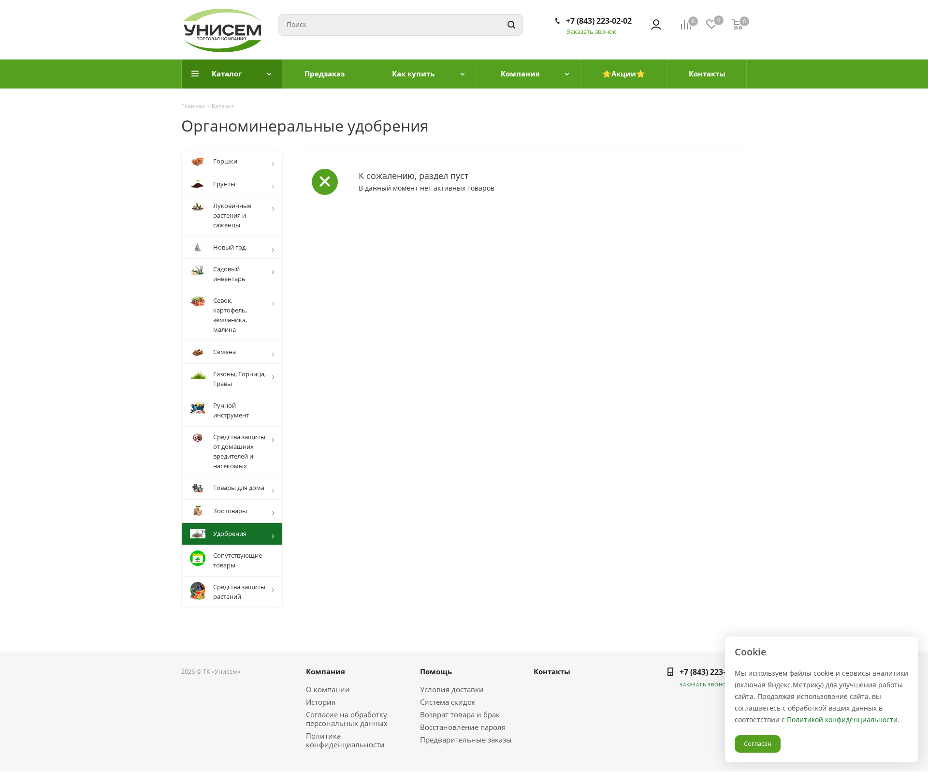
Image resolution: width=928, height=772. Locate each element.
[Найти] (511, 25)
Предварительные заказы (466, 739)
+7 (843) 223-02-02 (599, 20)
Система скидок (448, 702)
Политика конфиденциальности (345, 740)
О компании (328, 689)
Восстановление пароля (463, 727)
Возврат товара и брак (460, 714)
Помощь (436, 671)
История (320, 702)
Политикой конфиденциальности (842, 719)
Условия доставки (452, 689)
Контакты (552, 671)
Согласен (757, 743)
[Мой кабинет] (656, 24)
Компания (325, 671)
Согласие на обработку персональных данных (347, 719)
